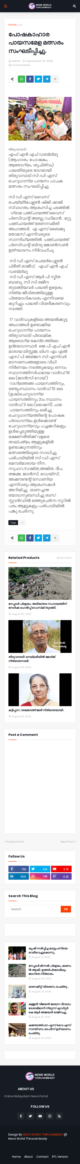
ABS (42, 1149)
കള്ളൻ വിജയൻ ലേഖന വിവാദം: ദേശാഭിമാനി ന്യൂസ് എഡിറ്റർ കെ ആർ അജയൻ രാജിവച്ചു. (50, 1008)
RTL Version (60, 1157)
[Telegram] (46, 79)
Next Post (67, 842)
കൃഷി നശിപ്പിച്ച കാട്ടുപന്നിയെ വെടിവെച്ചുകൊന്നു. (48, 950)
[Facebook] (30, 79)
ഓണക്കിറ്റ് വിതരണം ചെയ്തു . (49, 987)
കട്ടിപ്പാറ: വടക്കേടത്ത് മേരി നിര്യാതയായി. (36, 710)
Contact (42, 1157)
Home (12, 25)
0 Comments (21, 65)
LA (20, 25)
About (28, 1157)
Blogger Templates (38, 1146)
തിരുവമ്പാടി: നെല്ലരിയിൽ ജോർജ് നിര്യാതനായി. (31, 659)
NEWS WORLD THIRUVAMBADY (43, 1134)
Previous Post (15, 842)
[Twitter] (38, 79)
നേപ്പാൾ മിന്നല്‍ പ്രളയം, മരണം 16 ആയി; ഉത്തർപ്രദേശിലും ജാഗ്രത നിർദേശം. (50, 970)
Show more (64, 557)
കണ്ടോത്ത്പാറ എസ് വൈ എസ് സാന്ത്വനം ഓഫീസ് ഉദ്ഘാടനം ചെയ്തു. (50, 1029)
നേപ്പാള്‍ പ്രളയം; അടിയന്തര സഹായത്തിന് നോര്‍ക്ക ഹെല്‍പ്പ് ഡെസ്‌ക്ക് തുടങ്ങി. (37, 606)
